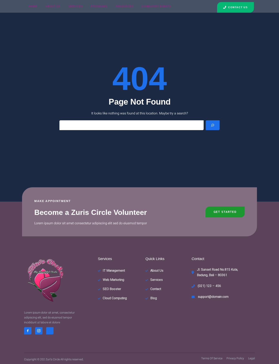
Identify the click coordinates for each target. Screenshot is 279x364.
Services (75, 6)
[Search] (213, 125)
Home (33, 6)
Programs (99, 6)
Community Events (156, 6)
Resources (125, 6)
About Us (52, 6)
